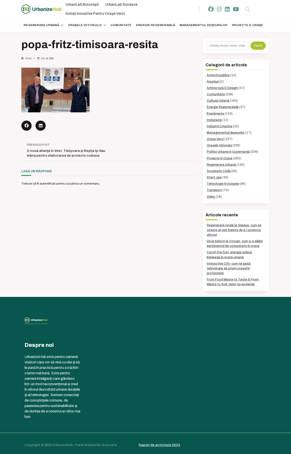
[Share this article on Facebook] (26, 126)
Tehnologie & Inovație (223, 183)
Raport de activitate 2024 (159, 445)
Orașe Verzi (215, 139)
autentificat (47, 183)
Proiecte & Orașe (247, 25)
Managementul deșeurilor (203, 25)
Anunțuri (213, 81)
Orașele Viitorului (85, 25)
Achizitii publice (218, 75)
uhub (28, 58)
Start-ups (214, 177)
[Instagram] (219, 9)
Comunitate (120, 25)
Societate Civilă (219, 171)
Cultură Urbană (218, 100)
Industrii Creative (219, 126)
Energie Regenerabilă (155, 25)
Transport (214, 190)
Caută (258, 45)
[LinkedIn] (227, 9)
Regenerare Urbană (41, 25)
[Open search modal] (247, 9)
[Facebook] (211, 9)
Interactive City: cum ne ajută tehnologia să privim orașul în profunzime (229, 268)
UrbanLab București (82, 4)
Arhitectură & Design (222, 88)
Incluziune (214, 120)
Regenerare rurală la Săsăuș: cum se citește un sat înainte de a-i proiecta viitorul (234, 230)
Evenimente (215, 113)
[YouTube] (236, 9)
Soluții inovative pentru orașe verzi (95, 13)
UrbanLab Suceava (121, 4)
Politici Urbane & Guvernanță (228, 151)
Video (211, 196)
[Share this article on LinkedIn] (40, 126)
